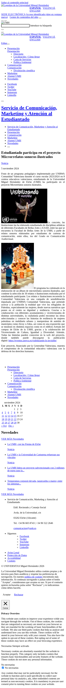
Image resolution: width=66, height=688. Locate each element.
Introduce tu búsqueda (41, 25)
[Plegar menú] (8, 44)
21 (12, 419)
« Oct (4, 426)
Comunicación (14, 65)
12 (6, 416)
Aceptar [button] (6, 594)
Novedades (12, 79)
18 (3, 419)
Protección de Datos (17, 555)
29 (15, 422)
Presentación (13, 48)
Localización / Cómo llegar (27, 56)
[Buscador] (40, 17)
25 (3, 422)
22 (15, 419)
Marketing (12, 73)
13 (9, 416)
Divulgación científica (24, 70)
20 (9, 419)
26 (6, 422)
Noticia (4, 163)
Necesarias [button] (6, 646)
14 (12, 416)
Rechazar (18, 594)
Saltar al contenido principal (14, 2)
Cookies (11, 561)
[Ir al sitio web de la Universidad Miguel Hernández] (25, 5)
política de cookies (33, 576)
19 (6, 419)
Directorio (18, 54)
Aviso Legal (13, 552)
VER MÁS (12, 439)
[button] (13, 51)
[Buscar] (2, 29)
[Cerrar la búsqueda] (2, 32)
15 (15, 416)
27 (9, 422)
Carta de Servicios (22, 59)
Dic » (11, 426)
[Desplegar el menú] (5, 20)
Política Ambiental (22, 62)
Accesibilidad (14, 558)
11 (3, 416)
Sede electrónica (13, 14)
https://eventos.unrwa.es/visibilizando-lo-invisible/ (32, 340)
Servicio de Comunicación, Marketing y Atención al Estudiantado (29, 113)
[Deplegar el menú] (8, 146)
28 (12, 422)
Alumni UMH (14, 76)
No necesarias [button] (8, 664)
